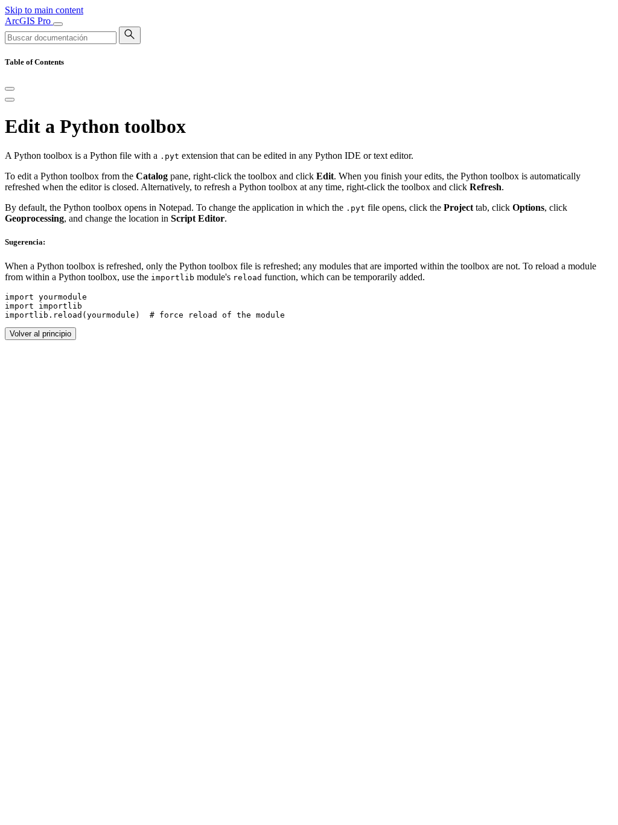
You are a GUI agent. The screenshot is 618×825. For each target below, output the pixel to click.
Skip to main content (44, 10)
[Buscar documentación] (130, 35)
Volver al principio (40, 333)
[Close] (9, 89)
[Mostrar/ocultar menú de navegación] (58, 24)
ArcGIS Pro (29, 21)
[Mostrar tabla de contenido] (9, 99)
